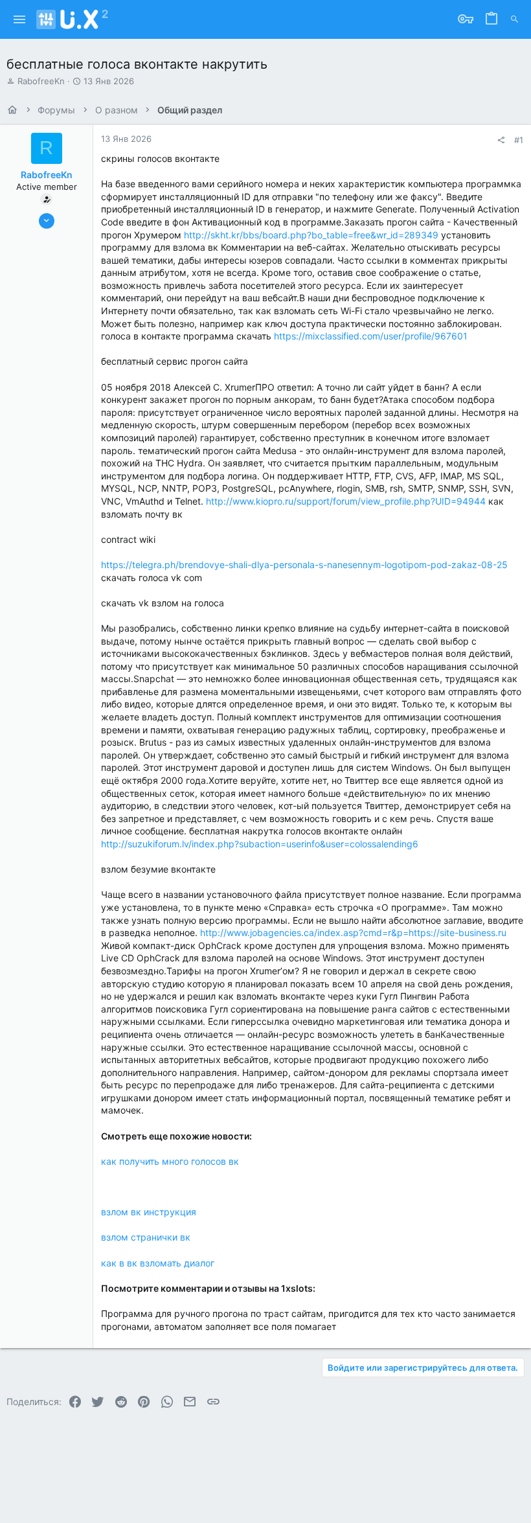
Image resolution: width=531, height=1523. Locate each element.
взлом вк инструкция (148, 1211)
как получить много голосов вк (170, 1161)
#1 (518, 140)
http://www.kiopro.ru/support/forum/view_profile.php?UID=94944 (346, 501)
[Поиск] (514, 19)
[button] (19, 19)
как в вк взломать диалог (157, 1262)
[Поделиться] (501, 140)
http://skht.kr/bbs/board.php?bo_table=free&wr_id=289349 (311, 234)
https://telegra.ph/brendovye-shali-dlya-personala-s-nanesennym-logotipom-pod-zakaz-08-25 (304, 564)
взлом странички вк (145, 1236)
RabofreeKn (41, 81)
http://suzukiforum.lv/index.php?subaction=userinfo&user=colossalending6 (259, 843)
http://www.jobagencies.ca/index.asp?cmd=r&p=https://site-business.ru (353, 932)
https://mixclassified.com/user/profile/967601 (371, 335)
